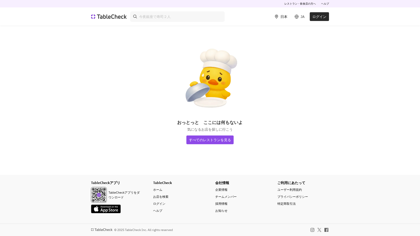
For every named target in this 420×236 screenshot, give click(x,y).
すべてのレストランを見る (210, 140)
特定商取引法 (286, 204)
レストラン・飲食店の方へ (300, 3)
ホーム (157, 190)
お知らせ (221, 211)
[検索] (135, 16)
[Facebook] (326, 230)
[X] (319, 230)
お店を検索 (160, 197)
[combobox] (177, 16)
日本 (283, 16)
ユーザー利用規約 (289, 190)
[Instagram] (312, 230)
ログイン (319, 16)
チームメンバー (226, 197)
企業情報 (221, 190)
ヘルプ (325, 3)
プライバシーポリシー (292, 197)
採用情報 (221, 204)
